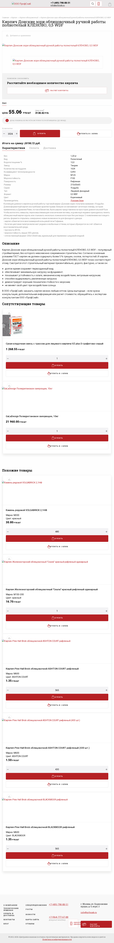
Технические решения (11, 909)
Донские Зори (77, 200)
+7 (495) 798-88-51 (60, 2)
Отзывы (30, 924)
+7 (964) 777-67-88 (58, 917)
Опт (4, 103)
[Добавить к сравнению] (7, 35)
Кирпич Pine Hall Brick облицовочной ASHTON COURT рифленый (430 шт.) (48, 748)
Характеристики (13, 148)
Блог (6, 924)
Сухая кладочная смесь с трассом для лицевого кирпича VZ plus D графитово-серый (54, 343)
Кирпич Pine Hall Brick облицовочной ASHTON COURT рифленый (42, 668)
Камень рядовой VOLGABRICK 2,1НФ (26, 510)
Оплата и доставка (8, 914)
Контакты (9, 920)
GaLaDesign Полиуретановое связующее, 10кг (32, 416)
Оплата (34, 148)
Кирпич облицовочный (29, 17)
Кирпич (14, 17)
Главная (5, 17)
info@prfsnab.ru (58, 5)
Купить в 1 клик (88, 134)
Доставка (49, 148)
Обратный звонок (99, 3)
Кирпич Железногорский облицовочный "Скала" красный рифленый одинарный (52, 589)
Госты (29, 909)
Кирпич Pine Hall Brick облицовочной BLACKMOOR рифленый (40, 827)
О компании (10, 905)
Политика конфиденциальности (57, 939)
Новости (31, 914)
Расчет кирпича (59, 90)
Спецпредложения (35, 905)
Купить (42, 133)
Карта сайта (32, 920)
